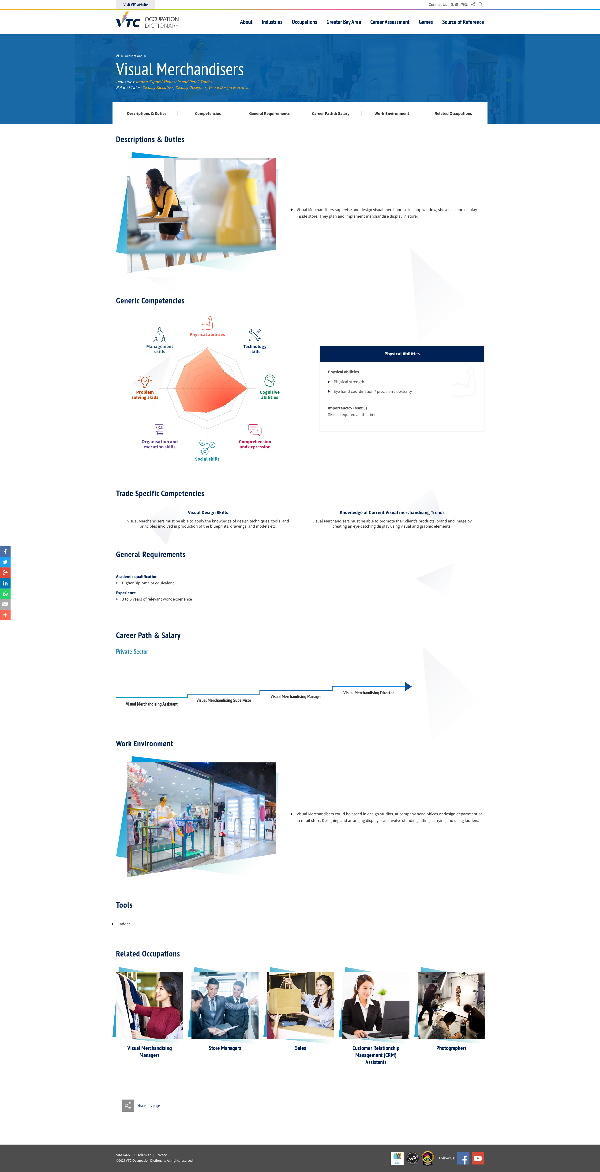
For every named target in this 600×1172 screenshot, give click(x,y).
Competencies (208, 113)
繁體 (454, 4)
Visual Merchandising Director (368, 693)
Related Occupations (453, 113)
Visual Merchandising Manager (296, 696)
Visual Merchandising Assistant (152, 704)
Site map (123, 1155)
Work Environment (392, 113)
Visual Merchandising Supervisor (223, 700)
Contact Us (438, 4)
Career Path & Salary (330, 113)
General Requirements (269, 113)
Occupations (133, 56)
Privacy (161, 1155)
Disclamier (142, 1155)
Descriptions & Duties (146, 113)
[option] (149, 1015)
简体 (464, 4)
